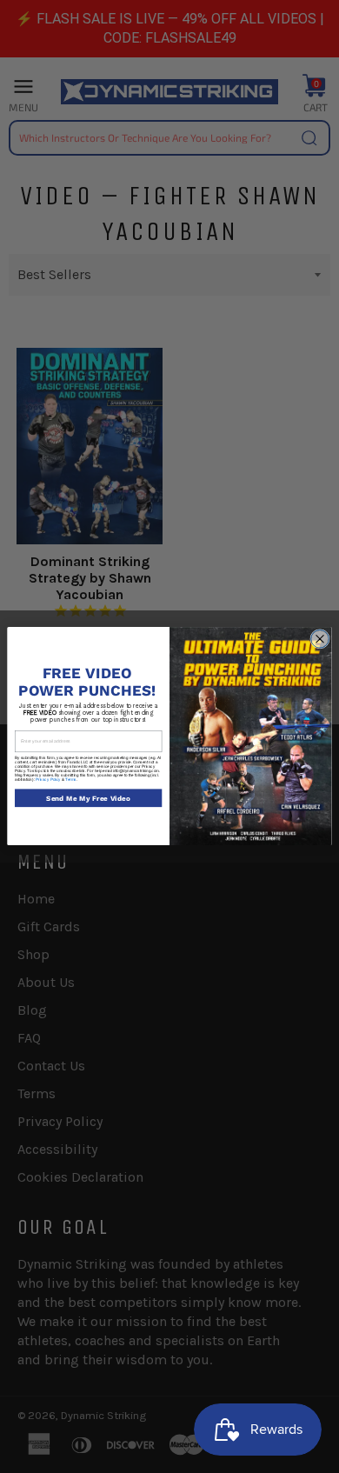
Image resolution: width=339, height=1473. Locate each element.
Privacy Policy (48, 779)
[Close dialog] (320, 639)
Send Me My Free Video (88, 798)
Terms (70, 779)
